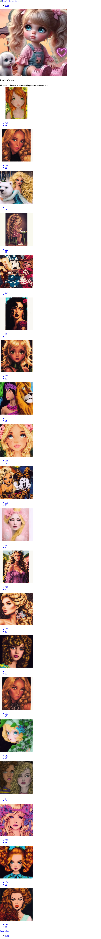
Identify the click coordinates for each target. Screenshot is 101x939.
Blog (7, 5)
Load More (4, 931)
